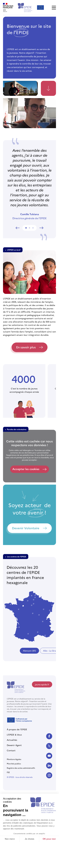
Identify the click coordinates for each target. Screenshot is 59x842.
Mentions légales (14, 759)
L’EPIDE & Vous (14, 734)
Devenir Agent (14, 745)
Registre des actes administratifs (21, 768)
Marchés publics (14, 763)
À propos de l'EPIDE (17, 729)
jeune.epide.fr (42, 684)
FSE (8, 772)
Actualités (12, 739)
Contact (11, 750)
